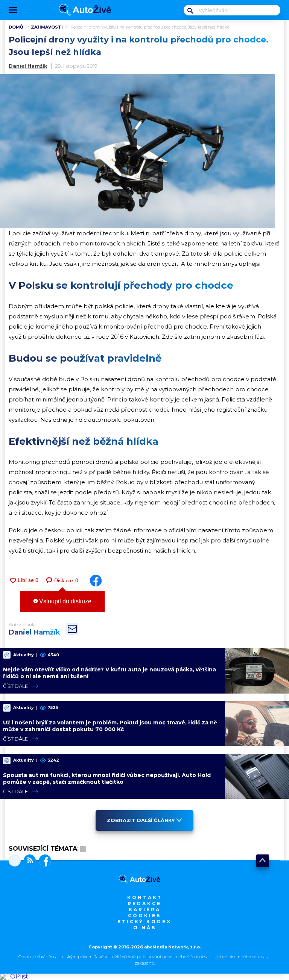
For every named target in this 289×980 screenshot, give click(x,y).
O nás (144, 927)
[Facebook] (43, 861)
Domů (16, 27)
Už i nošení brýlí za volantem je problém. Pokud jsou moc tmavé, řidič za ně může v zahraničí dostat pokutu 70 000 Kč (110, 726)
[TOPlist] (14, 976)
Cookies (144, 915)
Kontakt (144, 897)
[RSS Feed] (28, 861)
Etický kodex (144, 921)
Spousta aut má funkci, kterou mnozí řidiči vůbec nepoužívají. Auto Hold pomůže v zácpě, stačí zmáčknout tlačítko (107, 778)
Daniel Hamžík (28, 66)
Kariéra (145, 909)
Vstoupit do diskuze (64, 601)
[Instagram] (15, 861)
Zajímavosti (47, 27)
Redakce (144, 903)
